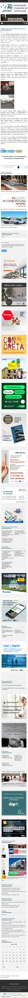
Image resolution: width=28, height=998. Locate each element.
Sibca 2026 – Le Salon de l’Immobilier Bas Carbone (13, 902)
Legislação (5, 547)
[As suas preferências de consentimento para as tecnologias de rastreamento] (19, 995)
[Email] (18, 151)
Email (3, 236)
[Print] (20, 151)
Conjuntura (5, 751)
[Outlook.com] (12, 151)
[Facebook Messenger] (10, 151)
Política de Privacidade (5, 975)
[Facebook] (2, 151)
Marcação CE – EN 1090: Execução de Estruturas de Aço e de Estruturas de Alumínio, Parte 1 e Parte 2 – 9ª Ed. (14, 927)
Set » (17, 967)
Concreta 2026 (5, 907)
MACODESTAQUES (6, 890)
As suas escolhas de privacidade (14, 994)
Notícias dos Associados (9, 527)
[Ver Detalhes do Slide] (14, 16)
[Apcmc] (2, 23)
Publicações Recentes (8, 841)
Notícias (4, 626)
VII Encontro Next (6, 894)
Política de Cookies (15, 975)
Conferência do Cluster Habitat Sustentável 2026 (12, 891)
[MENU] (27, 23)
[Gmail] (15, 151)
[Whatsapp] (7, 151)
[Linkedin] (4, 151)
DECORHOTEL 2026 (6, 905)
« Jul (3, 967)
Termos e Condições (5, 977)
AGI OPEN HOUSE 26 (6, 888)
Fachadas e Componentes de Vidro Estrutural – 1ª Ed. (14, 922)
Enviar (4, 250)
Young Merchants (7, 681)
